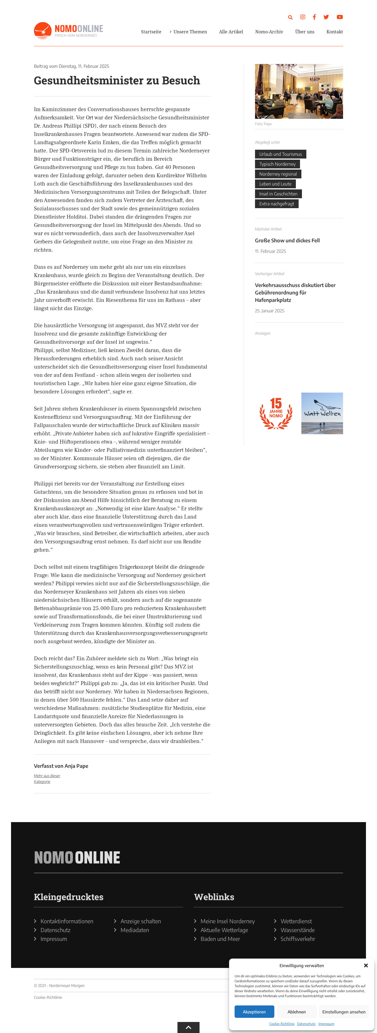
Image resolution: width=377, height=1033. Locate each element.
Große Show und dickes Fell (287, 240)
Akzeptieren (254, 1011)
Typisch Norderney (277, 164)
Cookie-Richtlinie (281, 1024)
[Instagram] (302, 16)
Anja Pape (76, 766)
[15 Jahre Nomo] (276, 413)
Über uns (304, 32)
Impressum (326, 1024)
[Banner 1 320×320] (276, 367)
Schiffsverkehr (298, 938)
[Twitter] (326, 16)
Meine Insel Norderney (228, 921)
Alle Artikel (231, 32)
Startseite (151, 32)
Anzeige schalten (141, 921)
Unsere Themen (190, 32)
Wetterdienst (296, 921)
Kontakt (334, 32)
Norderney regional (278, 174)
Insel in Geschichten (278, 194)
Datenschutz (306, 1024)
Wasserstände (298, 930)
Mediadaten (135, 930)
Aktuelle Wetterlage (224, 930)
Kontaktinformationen (67, 921)
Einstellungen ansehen (344, 1011)
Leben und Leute (275, 184)
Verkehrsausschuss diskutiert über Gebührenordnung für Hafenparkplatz (295, 292)
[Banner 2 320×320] (322, 367)
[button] (366, 965)
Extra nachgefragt (276, 203)
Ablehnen (297, 1011)
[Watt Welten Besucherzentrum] (322, 413)
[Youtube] (340, 16)
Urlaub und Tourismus (280, 154)
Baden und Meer (220, 938)
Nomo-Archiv (269, 32)
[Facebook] (314, 16)
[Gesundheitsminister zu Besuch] (299, 91)
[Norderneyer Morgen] (68, 31)
